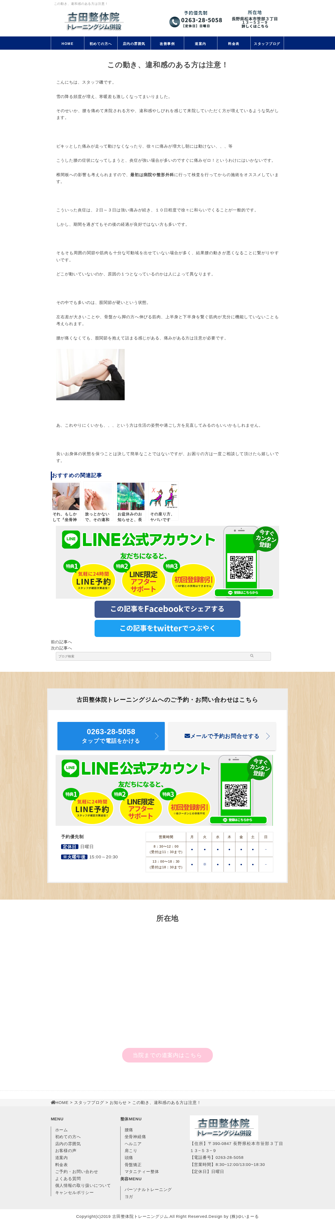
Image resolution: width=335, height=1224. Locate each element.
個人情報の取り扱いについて (83, 1185)
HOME (67, 44)
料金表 (234, 44)
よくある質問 (68, 1178)
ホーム (61, 1130)
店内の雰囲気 (134, 44)
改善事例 (167, 44)
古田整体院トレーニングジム (140, 1216)
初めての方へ (101, 44)
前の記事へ (61, 642)
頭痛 (129, 1157)
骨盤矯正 (133, 1164)
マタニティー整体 (142, 1171)
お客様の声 (66, 1150)
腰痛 (129, 1130)
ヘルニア (133, 1144)
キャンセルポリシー (74, 1192)
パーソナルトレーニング (148, 1189)
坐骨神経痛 (135, 1136)
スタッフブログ (267, 44)
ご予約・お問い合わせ (76, 1171)
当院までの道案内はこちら (167, 1055)
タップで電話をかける (111, 735)
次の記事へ (61, 648)
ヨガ (129, 1196)
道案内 (200, 44)
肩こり (131, 1150)
